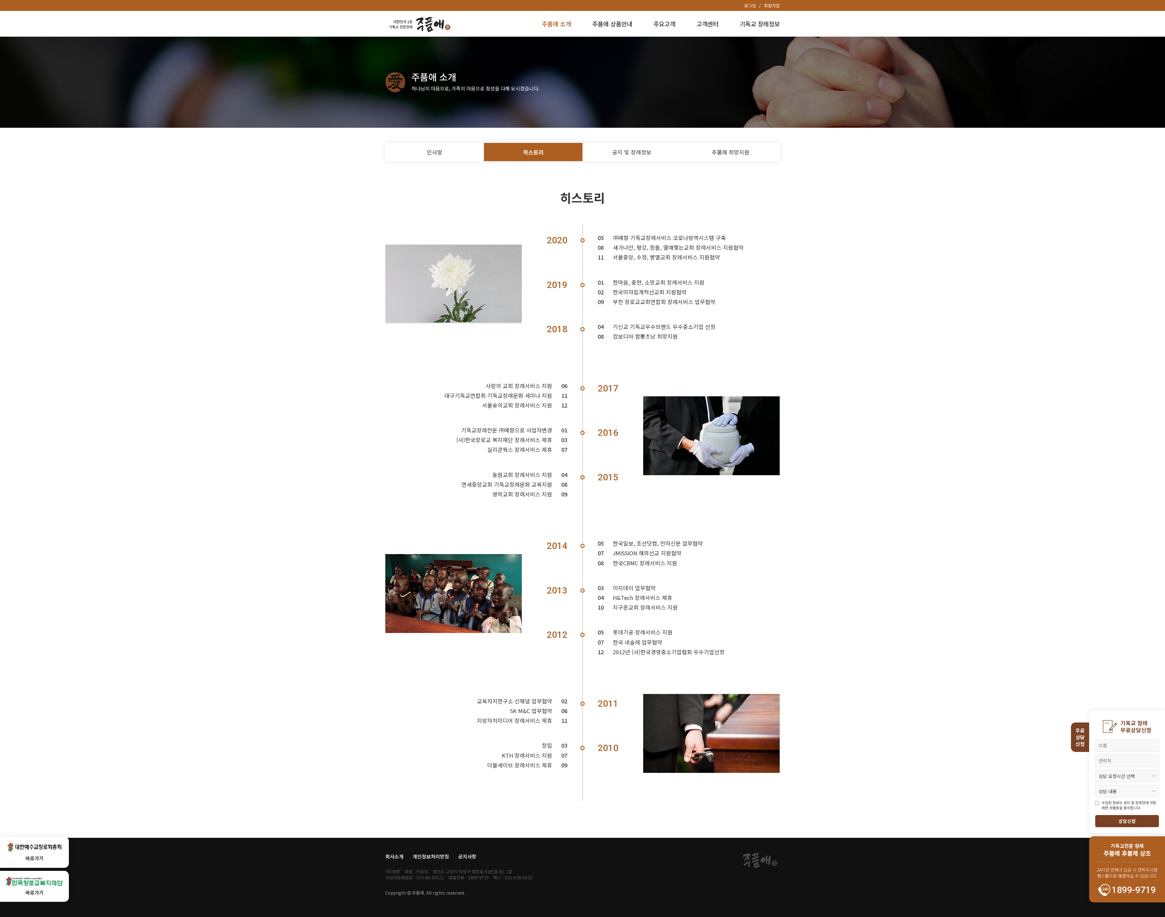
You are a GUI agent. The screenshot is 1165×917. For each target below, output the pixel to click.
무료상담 (1080, 737)
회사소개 (394, 856)
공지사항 (467, 856)
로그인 (750, 5)
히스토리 (533, 152)
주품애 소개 (556, 23)
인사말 (434, 152)
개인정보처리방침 (431, 856)
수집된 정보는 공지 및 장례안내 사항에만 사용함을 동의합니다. (1129, 805)
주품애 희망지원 (730, 152)
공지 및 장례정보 (631, 152)
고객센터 (707, 23)
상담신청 (1127, 821)
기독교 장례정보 (760, 23)
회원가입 (772, 5)
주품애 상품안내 (612, 23)
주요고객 (664, 23)
